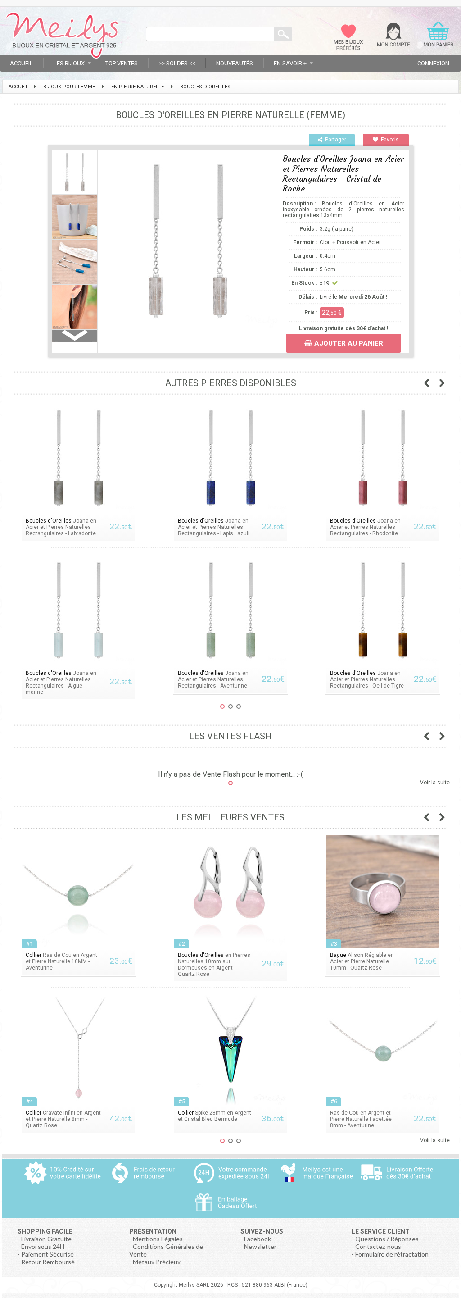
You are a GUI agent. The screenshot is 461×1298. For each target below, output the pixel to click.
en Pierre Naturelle (137, 87)
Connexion (433, 63)
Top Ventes (121, 63)
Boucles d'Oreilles (205, 87)
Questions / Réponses (387, 1239)
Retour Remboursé (48, 1262)
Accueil (21, 63)
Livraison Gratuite (46, 1239)
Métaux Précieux (157, 1262)
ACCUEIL (18, 87)
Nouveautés (234, 63)
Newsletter (260, 1246)
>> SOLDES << (176, 63)
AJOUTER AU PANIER (348, 343)
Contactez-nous (378, 1246)
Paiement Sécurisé (47, 1254)
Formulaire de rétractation (392, 1254)
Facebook (257, 1239)
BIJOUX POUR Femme (69, 87)
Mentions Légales (158, 1239)
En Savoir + (290, 63)
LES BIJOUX (69, 63)
